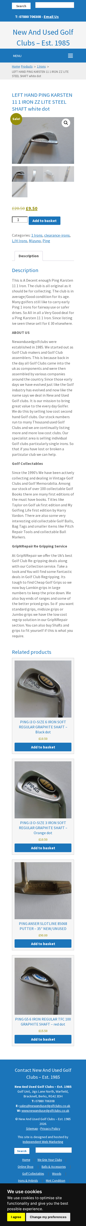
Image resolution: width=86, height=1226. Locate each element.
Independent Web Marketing (43, 1142)
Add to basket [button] (43, 747)
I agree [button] (16, 1217)
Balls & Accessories (54, 1167)
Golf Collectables (33, 1174)
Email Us (51, 16)
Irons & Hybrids (28, 1181)
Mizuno (35, 240)
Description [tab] (29, 255)
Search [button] (21, 6)
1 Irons (41, 66)
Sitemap (32, 1128)
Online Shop (25, 1167)
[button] (66, 123)
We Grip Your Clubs (50, 1160)
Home (16, 66)
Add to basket (44, 220)
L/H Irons (19, 240)
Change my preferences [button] (48, 1217)
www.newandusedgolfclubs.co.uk (45, 1110)
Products (26, 66)
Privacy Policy (50, 1128)
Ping (46, 240)
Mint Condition (55, 1181)
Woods (56, 1174)
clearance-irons (57, 235)
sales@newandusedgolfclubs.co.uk (44, 1106)
